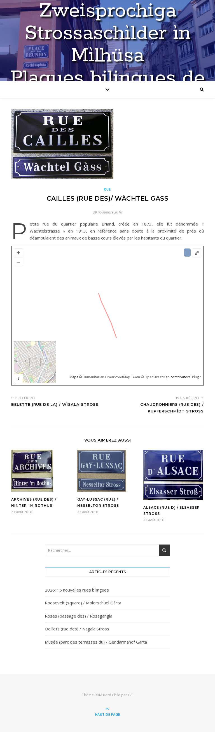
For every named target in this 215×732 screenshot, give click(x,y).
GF (130, 694)
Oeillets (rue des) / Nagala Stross (77, 629)
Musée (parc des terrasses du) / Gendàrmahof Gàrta (96, 642)
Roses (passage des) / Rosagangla (78, 616)
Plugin (196, 377)
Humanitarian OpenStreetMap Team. (112, 377)
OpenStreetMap (157, 377)
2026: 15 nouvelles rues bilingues (77, 590)
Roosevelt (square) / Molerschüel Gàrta (83, 603)
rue (107, 189)
